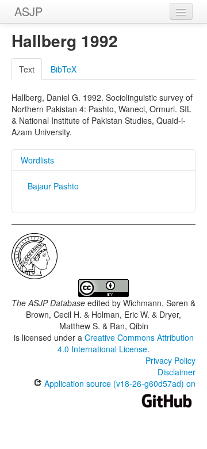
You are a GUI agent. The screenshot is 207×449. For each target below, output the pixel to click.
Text (26, 69)
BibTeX (63, 69)
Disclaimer (176, 372)
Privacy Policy (170, 360)
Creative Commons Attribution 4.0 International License (125, 343)
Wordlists (37, 160)
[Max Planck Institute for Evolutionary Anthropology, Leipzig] (34, 255)
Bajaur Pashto (53, 186)
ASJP (28, 11)
